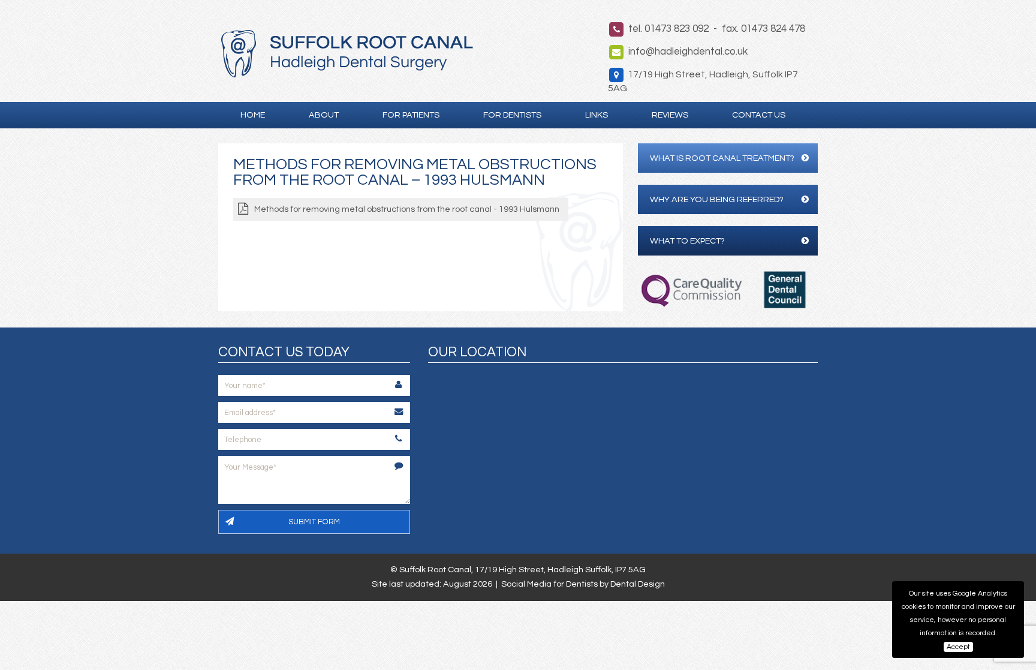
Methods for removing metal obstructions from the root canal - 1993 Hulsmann (406, 209)
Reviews (670, 114)
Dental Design (637, 583)
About (324, 114)
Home (252, 114)
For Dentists (512, 114)
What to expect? (687, 240)
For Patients (411, 114)
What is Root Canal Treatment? (722, 158)
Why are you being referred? (717, 199)
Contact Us (758, 114)
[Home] (347, 74)
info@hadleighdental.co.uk (688, 51)
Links (596, 114)
